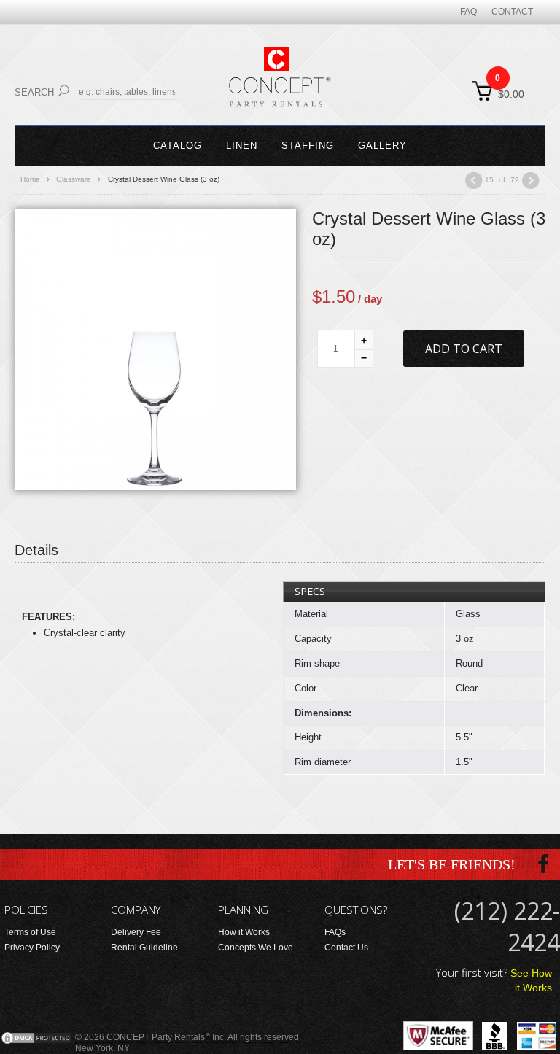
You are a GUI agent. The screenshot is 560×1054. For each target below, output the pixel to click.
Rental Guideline (144, 947)
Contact (512, 12)
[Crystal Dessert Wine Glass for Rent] (155, 349)
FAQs (335, 932)
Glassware (73, 179)
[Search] (63, 91)
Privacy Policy (32, 947)
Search (34, 92)
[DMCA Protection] (36, 1037)
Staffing (307, 145)
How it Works (244, 932)
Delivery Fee (136, 932)
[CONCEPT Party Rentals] (280, 85)
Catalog (177, 145)
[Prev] (473, 181)
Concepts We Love (255, 947)
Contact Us (346, 947)
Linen (241, 145)
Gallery (382, 145)
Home (30, 179)
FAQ (468, 12)
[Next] (530, 181)
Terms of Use (30, 932)
